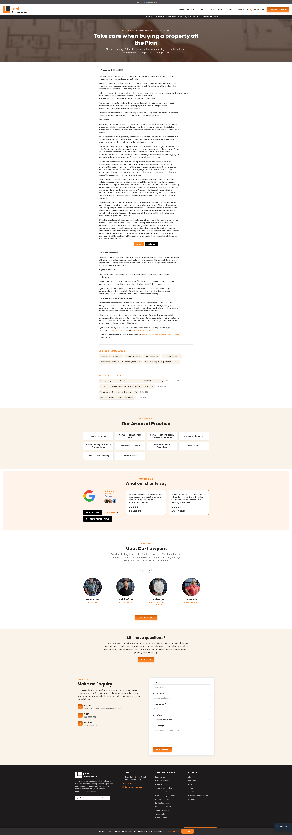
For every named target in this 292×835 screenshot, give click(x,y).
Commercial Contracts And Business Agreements (120, 362)
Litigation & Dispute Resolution (162, 445)
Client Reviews (194, 792)
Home (121, 30)
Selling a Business (162, 810)
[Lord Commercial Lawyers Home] (16, 9)
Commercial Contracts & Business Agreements (162, 436)
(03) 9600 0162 (193, 17)
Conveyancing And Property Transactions (161, 362)
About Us (222, 10)
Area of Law (157, 715)
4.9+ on (108, 493)
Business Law (160, 777)
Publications (130, 30)
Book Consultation (278, 10)
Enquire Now (151, 244)
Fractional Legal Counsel (198, 795)
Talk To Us (109, 512)
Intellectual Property (130, 446)
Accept (187, 831)
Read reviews (92, 512)
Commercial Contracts (164, 792)
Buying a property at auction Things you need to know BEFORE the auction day (131, 381)
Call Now (138, 244)
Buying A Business (133, 356)
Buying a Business (162, 781)
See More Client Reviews (97, 519)
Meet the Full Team (146, 617)
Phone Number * (159, 704)
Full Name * (157, 682)
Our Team (204, 10)
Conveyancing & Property (165, 795)
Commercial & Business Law (130, 436)
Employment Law (162, 799)
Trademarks (193, 446)
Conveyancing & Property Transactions (98, 445)
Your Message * (159, 726)
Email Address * (159, 693)
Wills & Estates (130, 455)
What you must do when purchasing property (118, 392)
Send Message (162, 749)
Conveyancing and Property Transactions (160, 335)
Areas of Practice (187, 10)
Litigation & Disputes (163, 807)
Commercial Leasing (172, 356)
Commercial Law (152, 356)
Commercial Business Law (110, 356)
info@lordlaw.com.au (211, 17)
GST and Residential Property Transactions (117, 397)
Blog (213, 10)
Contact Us (243, 10)
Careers (232, 10)
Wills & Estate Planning (98, 455)
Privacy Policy (173, 831)
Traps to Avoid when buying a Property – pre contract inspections (126, 386)
